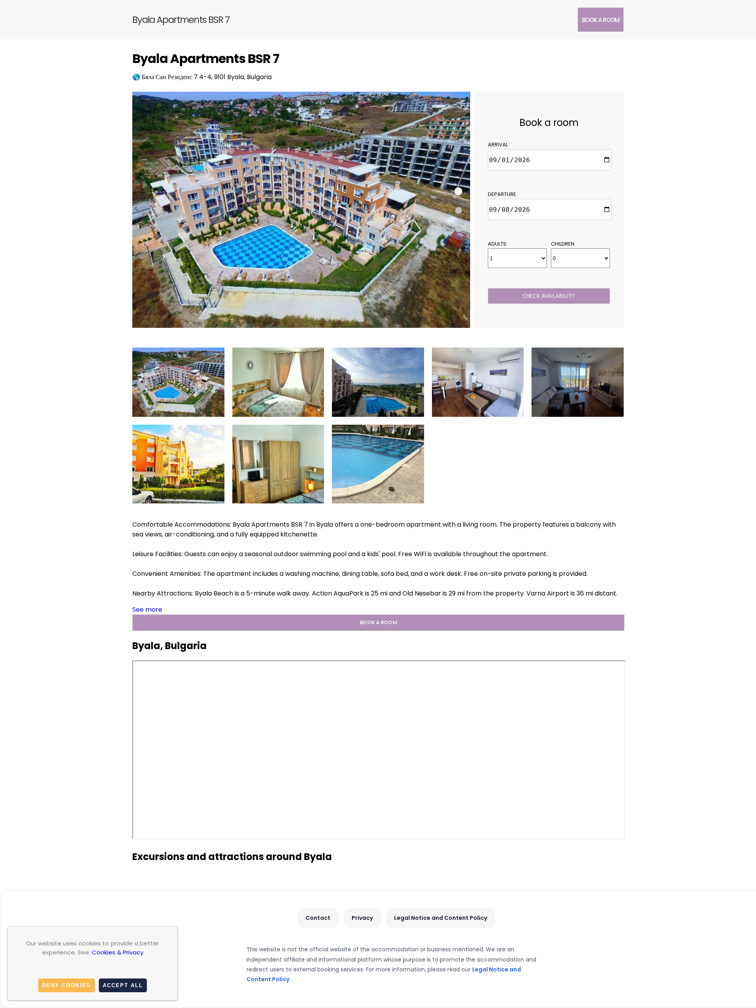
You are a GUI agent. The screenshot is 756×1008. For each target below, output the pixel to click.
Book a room (600, 20)
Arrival (498, 144)
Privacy (362, 918)
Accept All (123, 985)
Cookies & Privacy (117, 952)
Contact (318, 918)
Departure (502, 194)
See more (147, 609)
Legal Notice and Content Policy (440, 918)
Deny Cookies (66, 985)
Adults (497, 244)
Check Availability (549, 296)
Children (562, 244)
